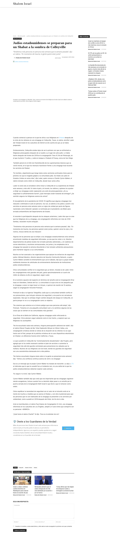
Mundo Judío (21, 36)
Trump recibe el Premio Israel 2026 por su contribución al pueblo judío (97, 93)
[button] (105, 3)
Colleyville (21, 467)
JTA (72, 364)
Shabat (61, 137)
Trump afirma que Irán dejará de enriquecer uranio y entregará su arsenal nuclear (65, 489)
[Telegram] (43, 105)
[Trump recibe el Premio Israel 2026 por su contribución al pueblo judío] (82, 93)
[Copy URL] (47, 105)
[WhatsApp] (27, 105)
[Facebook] (15, 105)
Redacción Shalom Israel (23, 58)
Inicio (14, 36)
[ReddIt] (35, 105)
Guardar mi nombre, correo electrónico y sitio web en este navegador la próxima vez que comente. (43, 526)
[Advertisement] (60, 23)
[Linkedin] (31, 105)
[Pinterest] (23, 105)
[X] (19, 105)
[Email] (39, 105)
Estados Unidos (28, 467)
